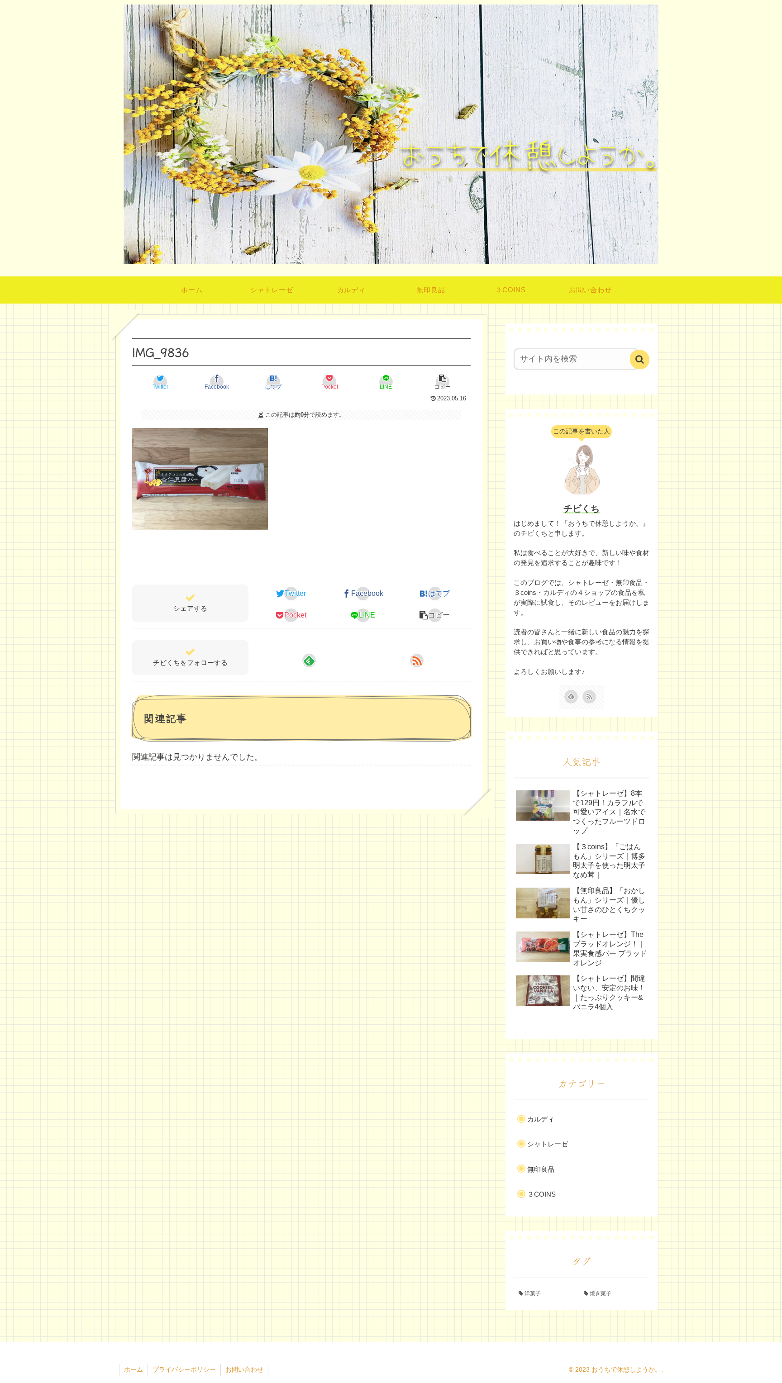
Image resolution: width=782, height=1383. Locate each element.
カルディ (540, 1119)
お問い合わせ (244, 1369)
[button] (442, 382)
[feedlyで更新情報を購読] (309, 660)
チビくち (581, 508)
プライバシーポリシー (184, 1369)
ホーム (133, 1369)
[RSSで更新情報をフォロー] (417, 660)
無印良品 (540, 1169)
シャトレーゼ (547, 1144)
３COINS (541, 1194)
